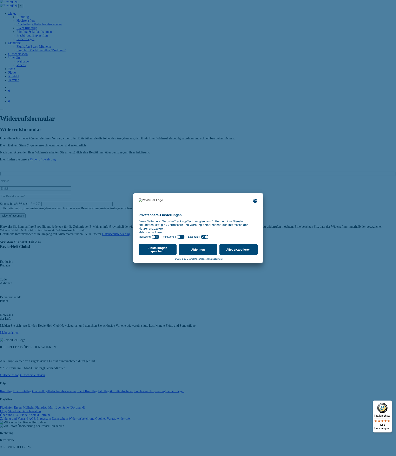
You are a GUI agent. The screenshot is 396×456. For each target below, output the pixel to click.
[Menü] (389, 403)
